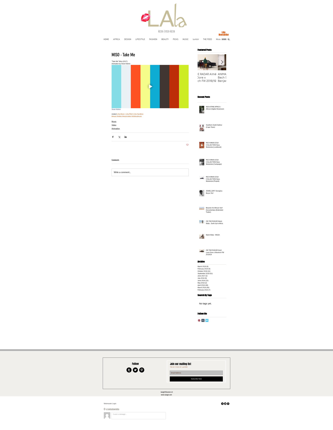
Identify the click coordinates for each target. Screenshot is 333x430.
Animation (116, 128)
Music (114, 121)
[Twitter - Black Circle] (135, 370)
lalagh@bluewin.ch (167, 392)
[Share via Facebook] (113, 137)
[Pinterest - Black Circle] (141, 370)
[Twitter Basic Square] (206, 320)
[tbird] (225, 403)
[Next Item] (222, 62)
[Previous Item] (202, 62)
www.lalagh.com (166, 395)
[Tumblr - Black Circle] (129, 370)
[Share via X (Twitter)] (119, 137)
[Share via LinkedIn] (125, 137)
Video (114, 125)
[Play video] (150, 86)
